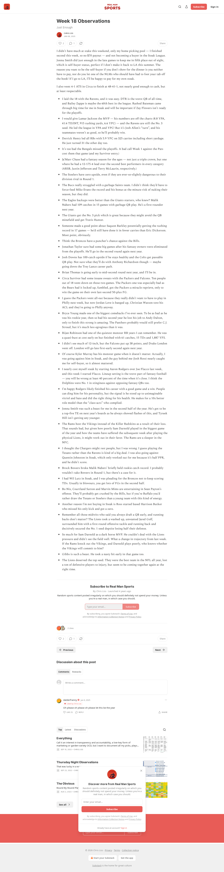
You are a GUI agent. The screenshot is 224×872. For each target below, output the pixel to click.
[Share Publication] (186, 7)
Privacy (108, 850)
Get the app (127, 857)
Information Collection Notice (111, 819)
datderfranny (70, 699)
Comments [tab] (63, 671)
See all (62, 804)
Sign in (215, 6)
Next (158, 649)
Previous (68, 649)
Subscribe (198, 6)
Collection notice (130, 850)
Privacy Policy (135, 819)
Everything (64, 738)
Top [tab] (60, 729)
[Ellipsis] (166, 699)
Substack (96, 865)
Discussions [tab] (80, 729)
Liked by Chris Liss (74, 703)
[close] (141, 770)
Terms (117, 850)
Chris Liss (68, 33)
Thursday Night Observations (77, 762)
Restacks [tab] (76, 671)
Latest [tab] (68, 729)
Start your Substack (104, 857)
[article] (112, 745)
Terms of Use (127, 816)
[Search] (180, 7)
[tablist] (70, 672)
